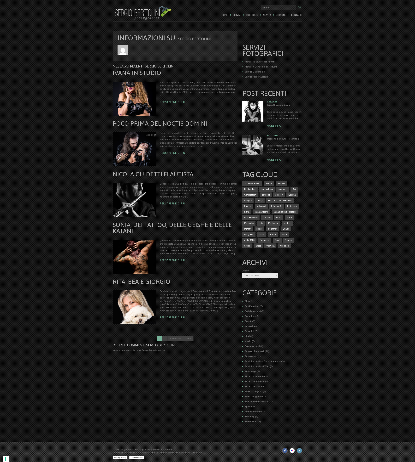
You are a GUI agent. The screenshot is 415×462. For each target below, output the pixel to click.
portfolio (287, 223)
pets (261, 223)
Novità (267, 15)
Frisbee (247, 206)
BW (294, 189)
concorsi (266, 195)
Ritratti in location (255, 381)
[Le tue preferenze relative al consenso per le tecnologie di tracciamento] (6, 459)
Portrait (247, 229)
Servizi (237, 15)
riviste (284, 234)
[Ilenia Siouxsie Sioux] (252, 111)
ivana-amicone (261, 212)
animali (269, 183)
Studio (247, 246)
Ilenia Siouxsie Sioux (278, 105)
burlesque (282, 189)
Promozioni (251, 356)
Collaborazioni (253, 311)
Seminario (264, 240)
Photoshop (273, 223)
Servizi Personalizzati (256, 76)
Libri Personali (251, 217)
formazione (251, 326)
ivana (246, 212)
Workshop (250, 421)
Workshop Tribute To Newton (283, 138)
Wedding (250, 416)
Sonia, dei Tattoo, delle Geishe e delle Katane (172, 227)
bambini (281, 183)
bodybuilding (267, 189)
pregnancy (272, 229)
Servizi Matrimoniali (255, 71)
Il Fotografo (276, 206)
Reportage (250, 371)
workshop (284, 246)
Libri (247, 336)
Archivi (245, 270)
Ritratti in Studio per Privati (260, 61)
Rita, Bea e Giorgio (141, 281)
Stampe (288, 240)
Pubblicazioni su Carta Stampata (263, 361)
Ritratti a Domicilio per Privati (261, 66)
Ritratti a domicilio (255, 376)
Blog (247, 301)
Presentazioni (252, 346)
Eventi (248, 321)
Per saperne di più (172, 102)
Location (267, 217)
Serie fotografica (254, 396)
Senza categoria (253, 391)
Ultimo (188, 338)
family (260, 200)
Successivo (175, 338)
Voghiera (270, 246)
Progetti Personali (254, 351)
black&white (250, 189)
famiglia (248, 200)
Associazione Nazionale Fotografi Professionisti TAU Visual (171, 452)
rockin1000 (249, 240)
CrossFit (279, 195)
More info (274, 125)
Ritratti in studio (254, 386)
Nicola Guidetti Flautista (153, 174)
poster (259, 229)
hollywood (261, 206)
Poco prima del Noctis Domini (160, 123)
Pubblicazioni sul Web (257, 366)
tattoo (258, 246)
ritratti (261, 234)
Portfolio (252, 15)
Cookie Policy (136, 457)
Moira (278, 217)
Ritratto (273, 234)
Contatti (296, 15)
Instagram (292, 206)
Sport (277, 240)
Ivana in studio (137, 72)
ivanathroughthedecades (285, 212)
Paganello (249, 223)
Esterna (292, 195)
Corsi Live (250, 316)
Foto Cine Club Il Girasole (280, 200)
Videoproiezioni (253, 411)
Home (224, 15)
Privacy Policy (120, 457)
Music (248, 341)
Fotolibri (249, 331)
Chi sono (281, 15)
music (289, 217)
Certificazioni (250, 195)
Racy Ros (249, 234)
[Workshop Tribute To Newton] (252, 145)
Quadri (286, 229)
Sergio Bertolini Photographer (135, 449)
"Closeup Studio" (252, 183)
